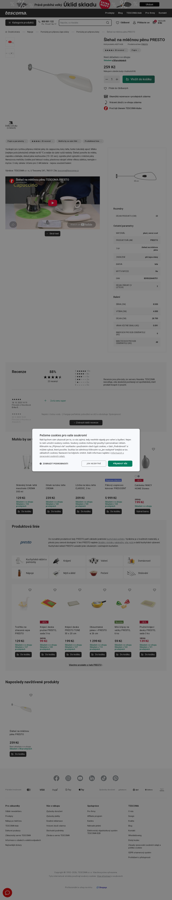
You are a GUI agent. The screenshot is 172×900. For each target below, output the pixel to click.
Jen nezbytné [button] (94, 463)
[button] (54, 463)
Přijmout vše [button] (120, 463)
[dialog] (86, 450)
